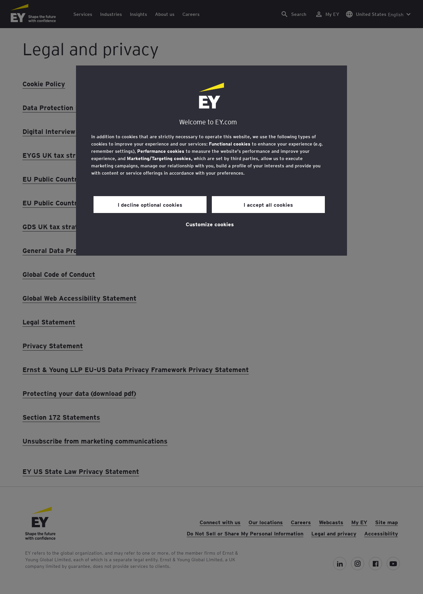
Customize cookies (210, 224)
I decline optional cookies (150, 204)
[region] (211, 160)
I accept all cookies (268, 204)
